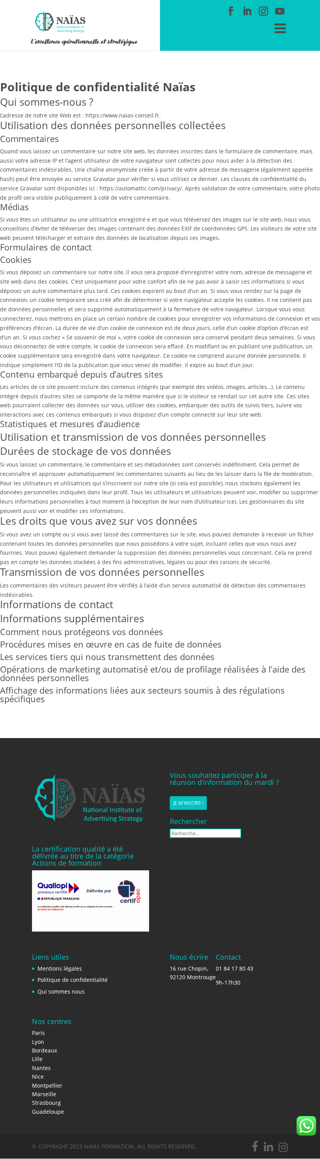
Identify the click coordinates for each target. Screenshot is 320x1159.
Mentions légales (59, 968)
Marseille (44, 1094)
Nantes (41, 1068)
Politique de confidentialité (72, 979)
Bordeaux (44, 1050)
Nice (38, 1076)
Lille (37, 1059)
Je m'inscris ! (188, 803)
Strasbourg (46, 1102)
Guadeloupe (48, 1111)
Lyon (38, 1041)
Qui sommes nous (61, 991)
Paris (38, 1033)
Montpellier (47, 1085)
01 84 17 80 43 (234, 968)
